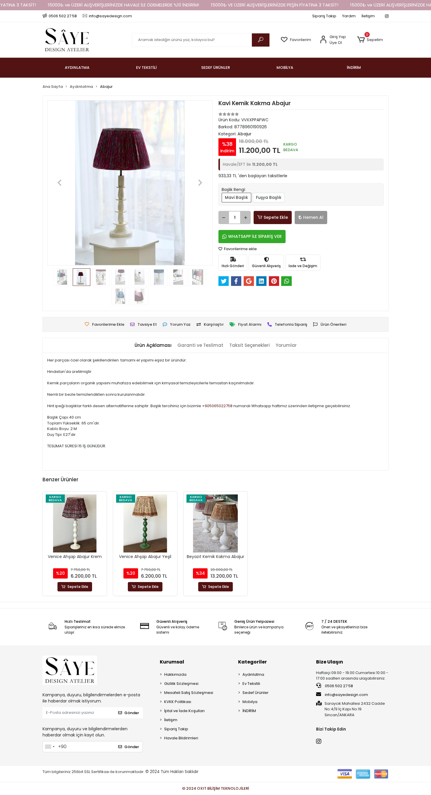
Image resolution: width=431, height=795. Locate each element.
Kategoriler (252, 661)
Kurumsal (172, 661)
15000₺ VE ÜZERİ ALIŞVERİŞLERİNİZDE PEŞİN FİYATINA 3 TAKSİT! (274, 5)
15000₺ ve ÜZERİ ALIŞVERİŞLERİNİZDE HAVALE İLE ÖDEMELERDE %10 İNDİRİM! (123, 5)
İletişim (368, 16)
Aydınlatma (253, 674)
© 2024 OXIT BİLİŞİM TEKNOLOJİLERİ (215, 788)
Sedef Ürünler (255, 692)
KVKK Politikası (177, 701)
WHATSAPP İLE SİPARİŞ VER (255, 236)
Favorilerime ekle (240, 249)
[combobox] (49, 746)
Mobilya (249, 701)
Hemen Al (313, 217)
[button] (369, 40)
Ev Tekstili (251, 683)
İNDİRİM (249, 711)
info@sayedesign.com (346, 694)
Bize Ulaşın (329, 661)
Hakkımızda (175, 674)
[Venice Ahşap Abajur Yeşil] (145, 523)
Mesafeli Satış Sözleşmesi (188, 692)
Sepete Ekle (276, 217)
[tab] (153, 345)
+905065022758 (217, 406)
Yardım (349, 16)
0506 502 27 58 (338, 686)
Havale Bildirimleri (181, 738)
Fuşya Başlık (268, 197)
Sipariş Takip (324, 16)
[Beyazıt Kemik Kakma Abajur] (215, 523)
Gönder (131, 713)
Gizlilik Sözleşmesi (181, 683)
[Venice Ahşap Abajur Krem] (75, 523)
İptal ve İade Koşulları (184, 711)
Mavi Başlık (236, 197)
